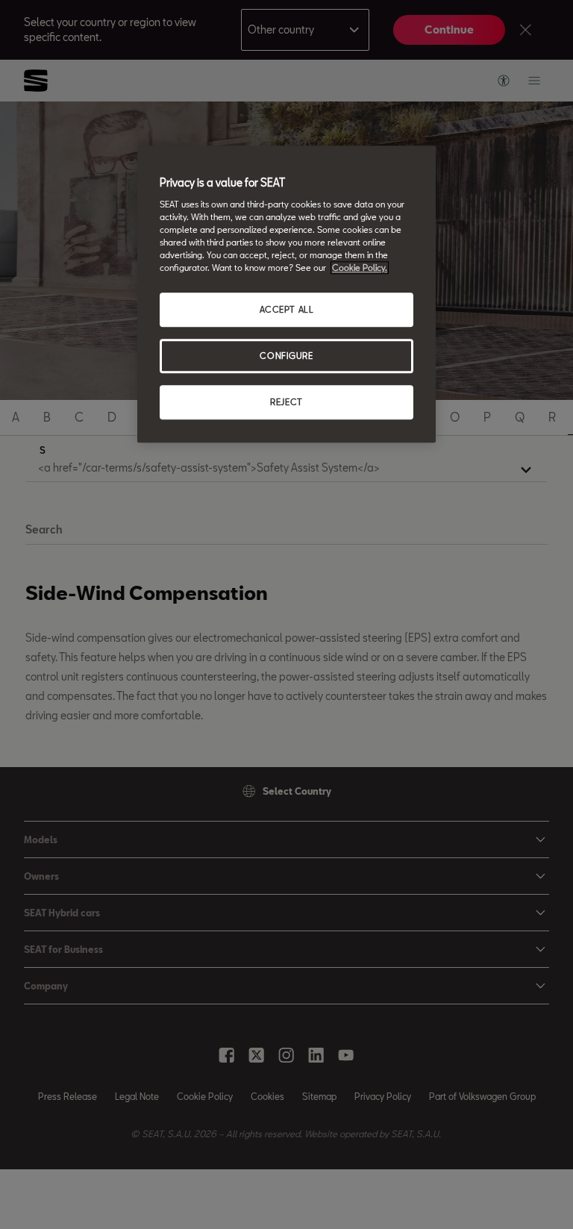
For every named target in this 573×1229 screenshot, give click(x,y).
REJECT (286, 402)
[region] (286, 294)
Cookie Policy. (359, 267)
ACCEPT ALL (287, 309)
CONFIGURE (286, 355)
